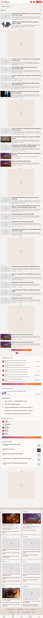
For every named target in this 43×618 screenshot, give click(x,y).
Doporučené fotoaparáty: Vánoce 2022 (22, 298)
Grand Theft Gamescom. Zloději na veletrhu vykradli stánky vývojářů (17, 458)
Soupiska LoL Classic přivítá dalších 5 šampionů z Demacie (11, 582)
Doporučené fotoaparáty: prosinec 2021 (22, 334)
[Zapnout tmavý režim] (34, 2)
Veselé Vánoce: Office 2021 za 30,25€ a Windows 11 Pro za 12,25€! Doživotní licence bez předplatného (26, 145)
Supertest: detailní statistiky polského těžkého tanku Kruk (31, 575)
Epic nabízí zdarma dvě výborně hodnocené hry (11, 602)
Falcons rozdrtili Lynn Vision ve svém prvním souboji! (10, 532)
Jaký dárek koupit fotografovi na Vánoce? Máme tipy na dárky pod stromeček (26, 230)
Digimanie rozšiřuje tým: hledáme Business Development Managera (26, 154)
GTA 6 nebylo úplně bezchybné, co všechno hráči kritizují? (32, 552)
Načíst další (21, 350)
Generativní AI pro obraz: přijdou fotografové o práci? (26, 266)
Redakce (13, 158)
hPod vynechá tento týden (8, 449)
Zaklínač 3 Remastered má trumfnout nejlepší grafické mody (10, 605)
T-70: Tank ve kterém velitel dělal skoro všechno (32, 577)
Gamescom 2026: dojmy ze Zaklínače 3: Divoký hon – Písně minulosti (11, 600)
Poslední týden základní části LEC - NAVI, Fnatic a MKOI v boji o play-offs (11, 575)
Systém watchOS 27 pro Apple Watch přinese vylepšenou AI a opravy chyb (26, 129)
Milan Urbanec (14, 80)
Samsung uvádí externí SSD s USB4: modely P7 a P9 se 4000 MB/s (31, 602)
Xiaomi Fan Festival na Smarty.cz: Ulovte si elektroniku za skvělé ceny (26, 59)
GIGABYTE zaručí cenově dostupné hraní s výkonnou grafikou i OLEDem (25, 22)
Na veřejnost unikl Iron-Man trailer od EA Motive (13, 453)
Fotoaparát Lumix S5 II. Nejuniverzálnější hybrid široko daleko (26, 290)
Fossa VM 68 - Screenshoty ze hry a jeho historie (30, 580)
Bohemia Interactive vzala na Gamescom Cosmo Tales (30, 556)
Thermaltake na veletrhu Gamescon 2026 (11, 444)
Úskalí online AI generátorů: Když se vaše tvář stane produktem (25, 198)
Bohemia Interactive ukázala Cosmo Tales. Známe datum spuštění (10, 529)
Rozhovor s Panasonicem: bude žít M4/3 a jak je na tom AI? (26, 274)
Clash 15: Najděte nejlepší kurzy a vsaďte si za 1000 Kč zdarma (26, 137)
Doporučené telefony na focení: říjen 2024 (23, 214)
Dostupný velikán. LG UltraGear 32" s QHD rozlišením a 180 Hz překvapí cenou (26, 83)
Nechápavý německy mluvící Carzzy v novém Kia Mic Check (11, 578)
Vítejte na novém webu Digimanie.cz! (21, 161)
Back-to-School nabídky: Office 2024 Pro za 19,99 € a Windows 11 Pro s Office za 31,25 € (31, 605)
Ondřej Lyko (14, 134)
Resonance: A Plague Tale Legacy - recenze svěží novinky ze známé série (10, 525)
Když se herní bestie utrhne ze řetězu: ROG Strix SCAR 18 (11, 553)
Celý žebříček (21, 437)
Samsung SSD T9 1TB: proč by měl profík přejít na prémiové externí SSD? (24, 68)
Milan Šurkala (14, 19)
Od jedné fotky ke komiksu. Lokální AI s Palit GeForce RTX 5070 (26, 76)
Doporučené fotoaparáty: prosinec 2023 (22, 282)
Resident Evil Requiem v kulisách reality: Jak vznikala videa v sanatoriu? (25, 92)
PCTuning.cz (5, 464)
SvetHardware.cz (6, 445)
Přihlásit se (39, 1)
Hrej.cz (4, 450)
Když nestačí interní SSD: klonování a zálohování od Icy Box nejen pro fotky (26, 14)
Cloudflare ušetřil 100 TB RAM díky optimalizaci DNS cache (15, 463)
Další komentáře (21, 384)
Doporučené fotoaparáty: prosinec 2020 (22, 342)
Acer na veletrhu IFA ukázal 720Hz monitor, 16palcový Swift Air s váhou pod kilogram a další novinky (25, 206)
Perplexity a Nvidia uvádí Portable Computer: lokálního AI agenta (10, 557)
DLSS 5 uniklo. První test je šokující (29, 530)
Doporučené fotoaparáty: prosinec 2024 (22, 221)
